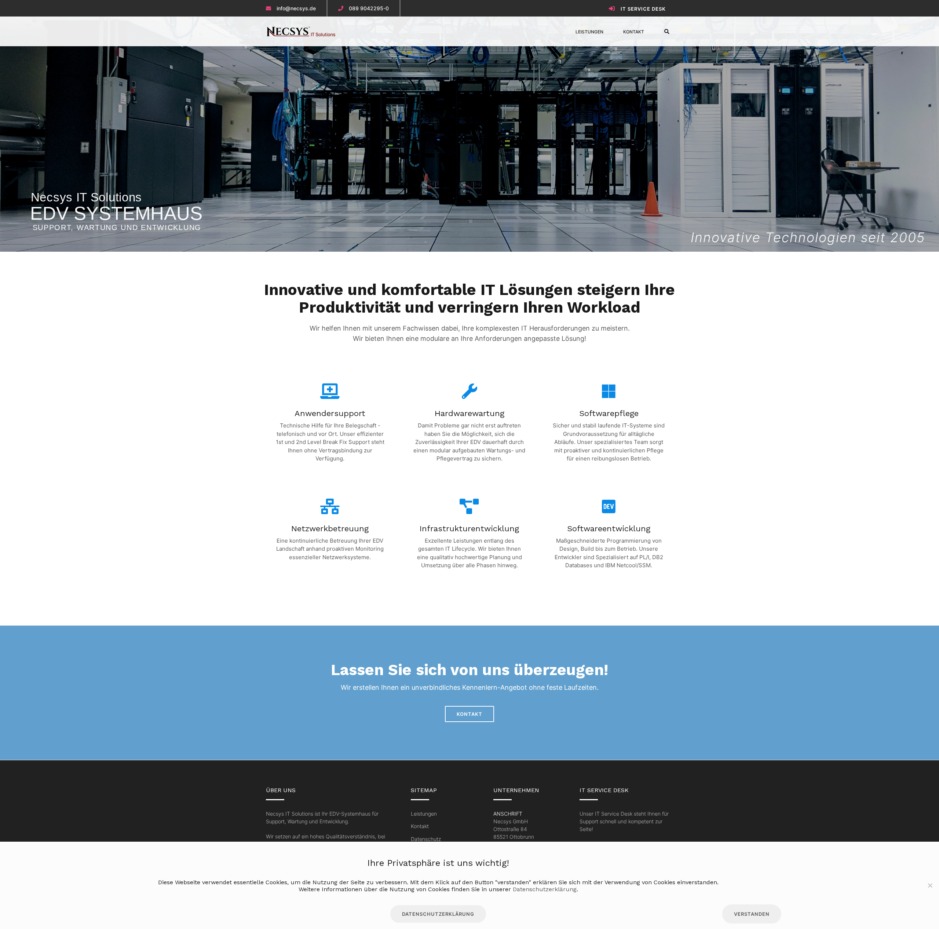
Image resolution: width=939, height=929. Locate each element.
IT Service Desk (643, 9)
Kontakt (633, 31)
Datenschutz (426, 839)
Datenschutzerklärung (545, 889)
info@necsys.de (296, 8)
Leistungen (589, 31)
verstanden (752, 914)
